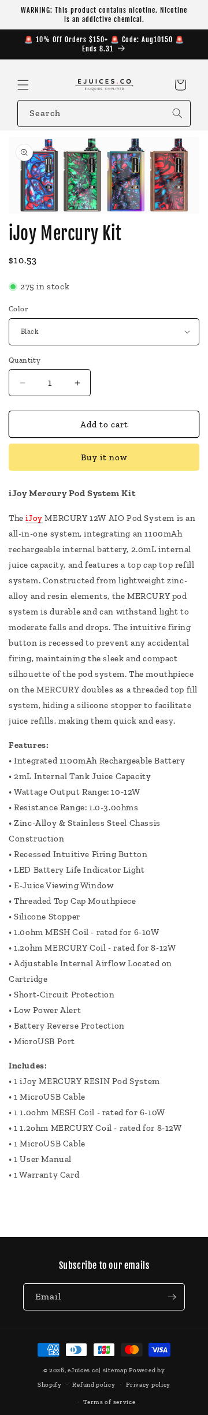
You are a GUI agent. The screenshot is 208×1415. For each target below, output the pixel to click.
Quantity (24, 360)
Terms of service (109, 1402)
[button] (23, 85)
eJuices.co (83, 1370)
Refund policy (93, 1384)
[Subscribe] (171, 1296)
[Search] (177, 113)
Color (18, 308)
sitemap (115, 1370)
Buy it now (104, 457)
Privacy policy (148, 1384)
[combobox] (104, 113)
